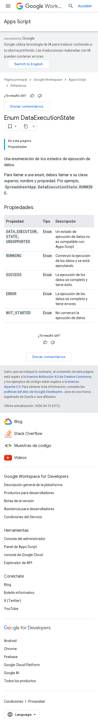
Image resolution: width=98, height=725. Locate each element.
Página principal (15, 79)
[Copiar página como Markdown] (25, 126)
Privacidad (36, 701)
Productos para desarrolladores (29, 493)
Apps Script (17, 22)
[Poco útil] (39, 96)
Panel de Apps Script (20, 547)
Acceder (85, 6)
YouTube (11, 609)
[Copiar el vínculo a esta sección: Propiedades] (38, 208)
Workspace (54, 6)
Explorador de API (18, 563)
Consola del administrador (24, 539)
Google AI (11, 673)
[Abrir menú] (8, 6)
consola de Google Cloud (23, 555)
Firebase (11, 657)
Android (10, 641)
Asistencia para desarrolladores (29, 509)
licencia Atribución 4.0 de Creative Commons (59, 377)
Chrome (10, 649)
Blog (7, 585)
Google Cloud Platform (22, 665)
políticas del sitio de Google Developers (33, 392)
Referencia (18, 85)
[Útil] (32, 96)
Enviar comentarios (26, 106)
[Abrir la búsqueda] (71, 6)
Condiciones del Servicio (23, 517)
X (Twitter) (12, 601)
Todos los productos (20, 681)
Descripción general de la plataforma (33, 485)
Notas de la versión (19, 501)
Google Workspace (48, 79)
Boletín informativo (19, 593)
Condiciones (13, 701)
